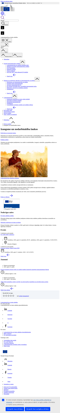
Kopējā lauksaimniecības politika (12, 63)
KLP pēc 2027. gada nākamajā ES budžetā (17, 72)
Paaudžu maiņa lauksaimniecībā (15, 83)
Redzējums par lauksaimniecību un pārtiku (17, 82)
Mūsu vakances (7, 333)
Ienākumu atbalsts (11, 69)
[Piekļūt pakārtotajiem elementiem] (22, 62)
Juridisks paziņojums (9, 392)
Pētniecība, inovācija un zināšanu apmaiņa (17, 87)
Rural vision (7, 346)
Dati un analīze (7, 113)
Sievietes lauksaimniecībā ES (14, 85)
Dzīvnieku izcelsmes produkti (14, 100)
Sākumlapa (6, 59)
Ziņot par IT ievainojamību (10, 387)
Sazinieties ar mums (9, 384)
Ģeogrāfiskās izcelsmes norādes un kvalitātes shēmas (20, 104)
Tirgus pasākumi (11, 70)
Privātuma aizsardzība (9, 391)
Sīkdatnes (6, 389)
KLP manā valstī (8, 110)
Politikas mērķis (4, 139)
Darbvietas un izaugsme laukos (8, 133)
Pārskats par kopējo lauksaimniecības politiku (18, 66)
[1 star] (4, 296)
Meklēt (2, 20)
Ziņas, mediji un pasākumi (10, 114)
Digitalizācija (10, 89)
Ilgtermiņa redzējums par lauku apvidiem (11, 222)
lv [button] (4, 14)
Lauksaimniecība (8, 97)
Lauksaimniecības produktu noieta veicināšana (15, 344)
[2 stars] (5, 296)
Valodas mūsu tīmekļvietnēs (10, 388)
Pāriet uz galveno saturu (6, 1)
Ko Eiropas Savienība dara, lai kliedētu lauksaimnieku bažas (22, 86)
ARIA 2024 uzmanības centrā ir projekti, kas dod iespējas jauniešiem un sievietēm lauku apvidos (24, 281)
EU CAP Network (8, 341)
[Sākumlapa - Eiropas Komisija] (8, 10)
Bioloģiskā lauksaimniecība (13, 102)
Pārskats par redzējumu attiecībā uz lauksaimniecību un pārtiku (19, 80)
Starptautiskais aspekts (9, 111)
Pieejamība (6, 394)
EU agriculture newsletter (10, 335)
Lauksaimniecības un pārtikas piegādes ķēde (18, 65)
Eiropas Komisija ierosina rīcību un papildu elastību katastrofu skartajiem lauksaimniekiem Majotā (25, 269)
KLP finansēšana (11, 68)
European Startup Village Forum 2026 (10, 248)
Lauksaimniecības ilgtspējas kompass (10, 178)
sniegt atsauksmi (24, 296)
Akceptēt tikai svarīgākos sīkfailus (37, 409)
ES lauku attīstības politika (7, 215)
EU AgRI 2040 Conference (7, 234)
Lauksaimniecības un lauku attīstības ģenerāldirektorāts (17, 332)
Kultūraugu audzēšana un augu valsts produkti (18, 99)
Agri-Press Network (9, 343)
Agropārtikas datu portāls (10, 340)
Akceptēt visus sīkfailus (15, 409)
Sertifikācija (10, 103)
